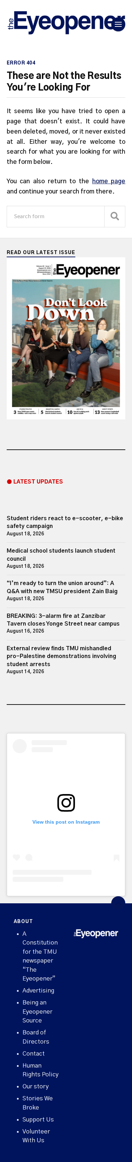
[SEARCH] (114, 216)
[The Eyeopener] (66, 24)
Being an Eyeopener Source (37, 1011)
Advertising (38, 991)
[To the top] (118, 903)
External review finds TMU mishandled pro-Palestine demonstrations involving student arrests (61, 656)
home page (109, 181)
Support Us (38, 1120)
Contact (34, 1054)
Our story (36, 1086)
